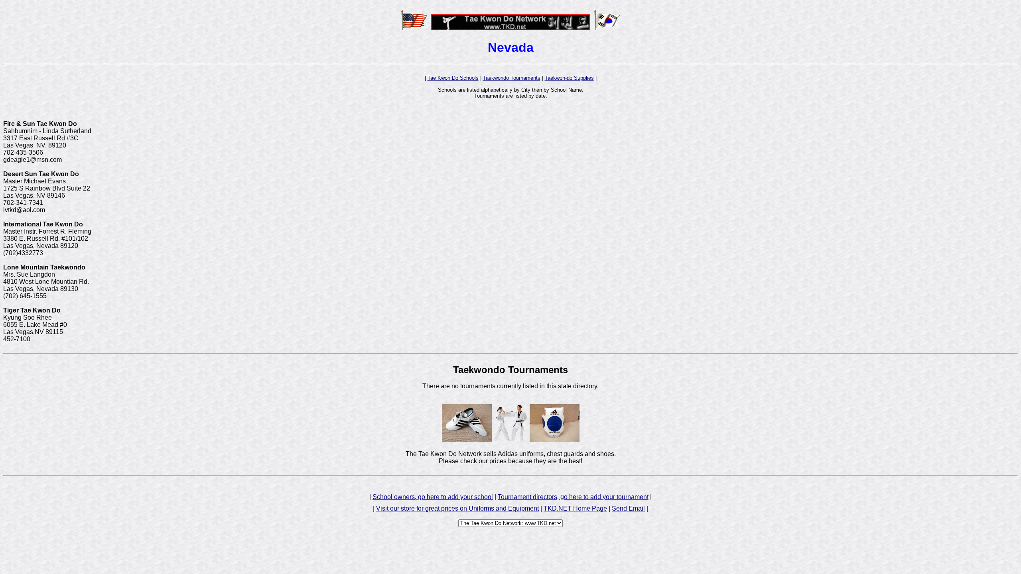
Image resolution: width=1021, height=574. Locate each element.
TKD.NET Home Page (575, 508)
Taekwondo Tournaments (511, 78)
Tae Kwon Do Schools (453, 78)
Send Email (628, 508)
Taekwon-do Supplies (569, 78)
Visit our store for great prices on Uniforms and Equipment (457, 508)
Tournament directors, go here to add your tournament (573, 496)
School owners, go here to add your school (433, 496)
